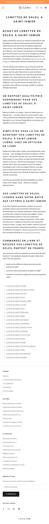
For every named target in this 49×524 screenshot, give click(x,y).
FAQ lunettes (7, 418)
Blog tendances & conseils (12, 403)
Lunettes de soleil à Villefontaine (17, 312)
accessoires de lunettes (31, 232)
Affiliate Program (9, 453)
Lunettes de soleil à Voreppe (16, 342)
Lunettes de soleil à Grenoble (16, 286)
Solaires (5, 376)
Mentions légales (9, 468)
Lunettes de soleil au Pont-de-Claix (18, 335)
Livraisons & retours (10, 461)
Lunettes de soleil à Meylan (15, 316)
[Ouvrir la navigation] (3, 8)
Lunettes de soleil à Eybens (15, 339)
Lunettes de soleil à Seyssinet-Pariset (19, 327)
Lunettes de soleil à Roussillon (16, 357)
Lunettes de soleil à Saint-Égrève (17, 320)
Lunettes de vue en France (12, 426)
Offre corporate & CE (10, 457)
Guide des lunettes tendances (13, 411)
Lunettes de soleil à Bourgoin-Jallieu (18, 301)
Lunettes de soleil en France (12, 422)
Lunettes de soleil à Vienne (15, 297)
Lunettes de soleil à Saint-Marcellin (18, 354)
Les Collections (8, 383)
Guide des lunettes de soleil (12, 407)
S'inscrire (11, 494)
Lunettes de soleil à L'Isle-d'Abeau (18, 323)
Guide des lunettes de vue (12, 415)
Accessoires (7, 387)
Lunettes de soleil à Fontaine (16, 305)
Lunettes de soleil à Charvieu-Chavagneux (21, 346)
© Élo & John (24, 519)
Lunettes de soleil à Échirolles (16, 293)
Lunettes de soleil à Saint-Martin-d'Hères (20, 290)
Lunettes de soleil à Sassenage (17, 331)
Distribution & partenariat (12, 450)
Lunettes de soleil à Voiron (15, 308)
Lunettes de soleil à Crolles (15, 350)
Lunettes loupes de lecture (12, 380)
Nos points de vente (10, 439)
